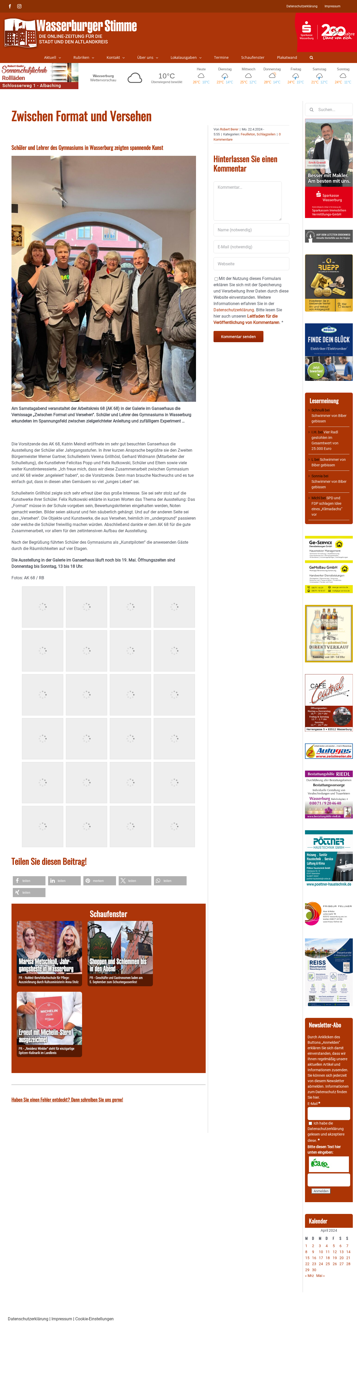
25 (328, 1264)
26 (335, 1264)
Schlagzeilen (266, 134)
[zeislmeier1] (329, 746)
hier (316, 1097)
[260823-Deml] (120, 923)
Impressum (61, 1318)
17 (321, 1258)
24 (321, 1264)
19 (335, 1258)
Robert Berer (229, 129)
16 (314, 1258)
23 (314, 1264)
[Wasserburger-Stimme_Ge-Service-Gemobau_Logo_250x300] (329, 538)
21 (348, 1258)
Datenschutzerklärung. (234, 309)
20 (341, 1258)
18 (328, 1258)
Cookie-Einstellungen (94, 1318)
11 (328, 1252)
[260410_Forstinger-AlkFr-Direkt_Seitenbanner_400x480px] (329, 607)
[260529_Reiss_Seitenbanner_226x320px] (329, 941)
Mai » (320, 1276)
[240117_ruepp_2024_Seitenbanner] (329, 257)
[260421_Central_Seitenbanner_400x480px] (329, 677)
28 (348, 1264)
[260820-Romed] (49, 923)
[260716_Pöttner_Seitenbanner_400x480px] (329, 833)
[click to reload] (329, 1164)
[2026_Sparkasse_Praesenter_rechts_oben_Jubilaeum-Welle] (326, 15)
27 (341, 1264)
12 (335, 1252)
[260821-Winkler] (49, 994)
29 (307, 1270)
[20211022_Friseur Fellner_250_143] (329, 902)
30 (314, 1270)
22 (307, 1264)
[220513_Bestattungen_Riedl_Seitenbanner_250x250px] (329, 773)
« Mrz (309, 1276)
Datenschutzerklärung (326, 1129)
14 (348, 1252)
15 (307, 1258)
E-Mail (314, 1104)
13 (341, 1252)
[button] (311, 57)
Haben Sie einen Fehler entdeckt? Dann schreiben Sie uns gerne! (67, 1099)
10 (321, 1252)
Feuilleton (248, 134)
